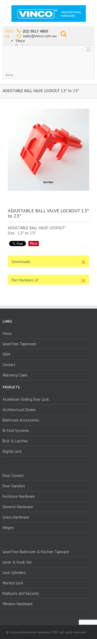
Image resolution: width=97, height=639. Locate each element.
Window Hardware (18, 603)
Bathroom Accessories (21, 420)
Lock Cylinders (14, 572)
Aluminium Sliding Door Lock (26, 399)
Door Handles (14, 485)
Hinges (8, 527)
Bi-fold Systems (16, 430)
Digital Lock (12, 451)
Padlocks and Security (21, 593)
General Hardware (18, 506)
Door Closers (13, 475)
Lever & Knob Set (17, 562)
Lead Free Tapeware (19, 343)
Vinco (20, 40)
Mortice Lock (13, 582)
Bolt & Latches (15, 440)
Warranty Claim (15, 375)
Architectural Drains (19, 409)
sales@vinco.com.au (40, 36)
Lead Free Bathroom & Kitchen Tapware (36, 551)
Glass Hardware (16, 517)
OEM (6, 354)
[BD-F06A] (48, 150)
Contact (9, 364)
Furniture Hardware (19, 496)
